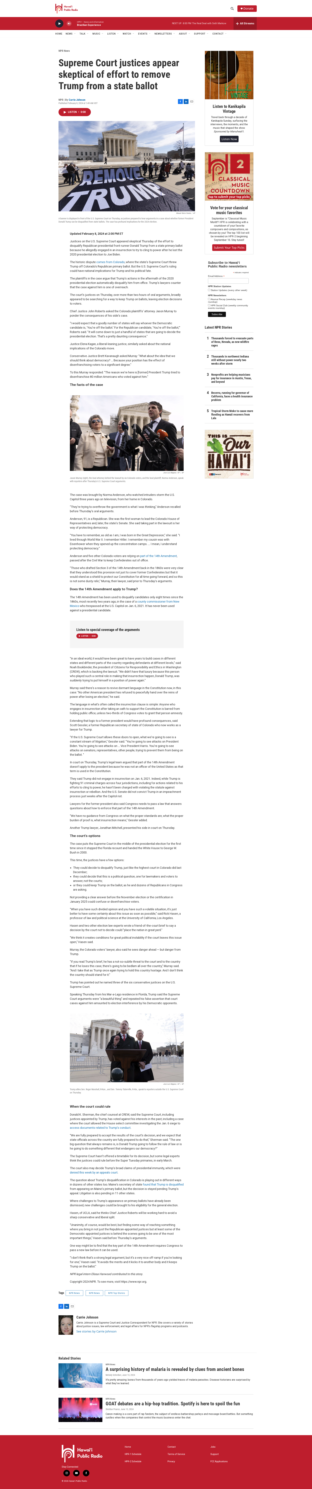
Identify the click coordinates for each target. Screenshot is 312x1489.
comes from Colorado (110, 262)
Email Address (216, 276)
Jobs (212, 1447)
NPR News (64, 50)
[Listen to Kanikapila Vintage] (229, 75)
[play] (59, 23)
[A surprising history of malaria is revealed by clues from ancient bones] (80, 1375)
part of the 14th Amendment (158, 556)
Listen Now (229, 139)
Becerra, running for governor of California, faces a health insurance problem (232, 396)
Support (214, 1454)
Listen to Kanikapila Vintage (229, 109)
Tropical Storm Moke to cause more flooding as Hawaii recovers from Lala (232, 414)
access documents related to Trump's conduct (100, 1127)
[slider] (74, 23)
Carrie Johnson (77, 99)
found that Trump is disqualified (163, 1184)
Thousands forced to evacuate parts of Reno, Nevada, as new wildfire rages (232, 342)
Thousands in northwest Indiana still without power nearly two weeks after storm (230, 360)
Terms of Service (176, 1454)
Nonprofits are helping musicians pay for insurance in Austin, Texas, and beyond (231, 378)
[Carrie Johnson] (65, 1325)
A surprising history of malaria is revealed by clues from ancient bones (175, 1369)
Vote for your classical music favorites (229, 210)
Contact (172, 1447)
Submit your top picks (229, 247)
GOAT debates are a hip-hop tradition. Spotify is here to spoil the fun (173, 1403)
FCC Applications (219, 1461)
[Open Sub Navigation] (75, 33)
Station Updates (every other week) (228, 290)
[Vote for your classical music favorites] (229, 176)
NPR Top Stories (116, 1293)
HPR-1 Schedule (133, 1454)
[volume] (69, 23)
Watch (127, 33)
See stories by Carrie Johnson (96, 1331)
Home (58, 33)
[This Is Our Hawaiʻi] (229, 454)
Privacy (171, 1461)
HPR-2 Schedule (133, 1461)
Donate (248, 8)
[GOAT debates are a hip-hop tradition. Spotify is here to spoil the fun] (80, 1410)
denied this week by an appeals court (93, 1172)
